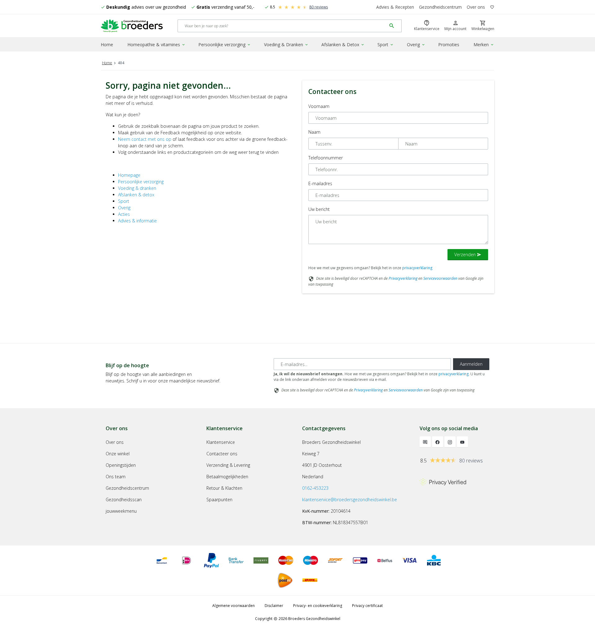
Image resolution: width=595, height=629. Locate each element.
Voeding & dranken (137, 188)
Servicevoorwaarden (440, 278)
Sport (385, 44)
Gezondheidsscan (124, 499)
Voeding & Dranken (286, 44)
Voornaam (318, 106)
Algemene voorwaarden (233, 605)
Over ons (476, 7)
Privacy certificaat (367, 605)
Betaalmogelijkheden (227, 477)
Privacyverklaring (403, 278)
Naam (314, 132)
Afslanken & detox (136, 195)
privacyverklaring (417, 267)
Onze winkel (118, 454)
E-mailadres (320, 183)
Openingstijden (121, 465)
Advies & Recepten (395, 7)
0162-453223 (315, 488)
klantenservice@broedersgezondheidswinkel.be (349, 499)
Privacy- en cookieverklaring (317, 605)
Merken (484, 44)
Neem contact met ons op (144, 139)
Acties (124, 214)
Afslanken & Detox (343, 44)
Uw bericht (319, 209)
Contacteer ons (221, 454)
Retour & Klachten (224, 488)
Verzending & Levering (228, 465)
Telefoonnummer (325, 158)
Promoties (448, 44)
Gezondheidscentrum (440, 7)
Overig (416, 44)
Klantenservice (220, 442)
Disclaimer (274, 605)
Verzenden (467, 254)
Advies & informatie (137, 221)
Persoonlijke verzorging (224, 44)
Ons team (116, 477)
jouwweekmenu (121, 511)
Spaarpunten (219, 499)
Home (107, 44)
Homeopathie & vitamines (156, 44)
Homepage (129, 175)
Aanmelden (471, 364)
